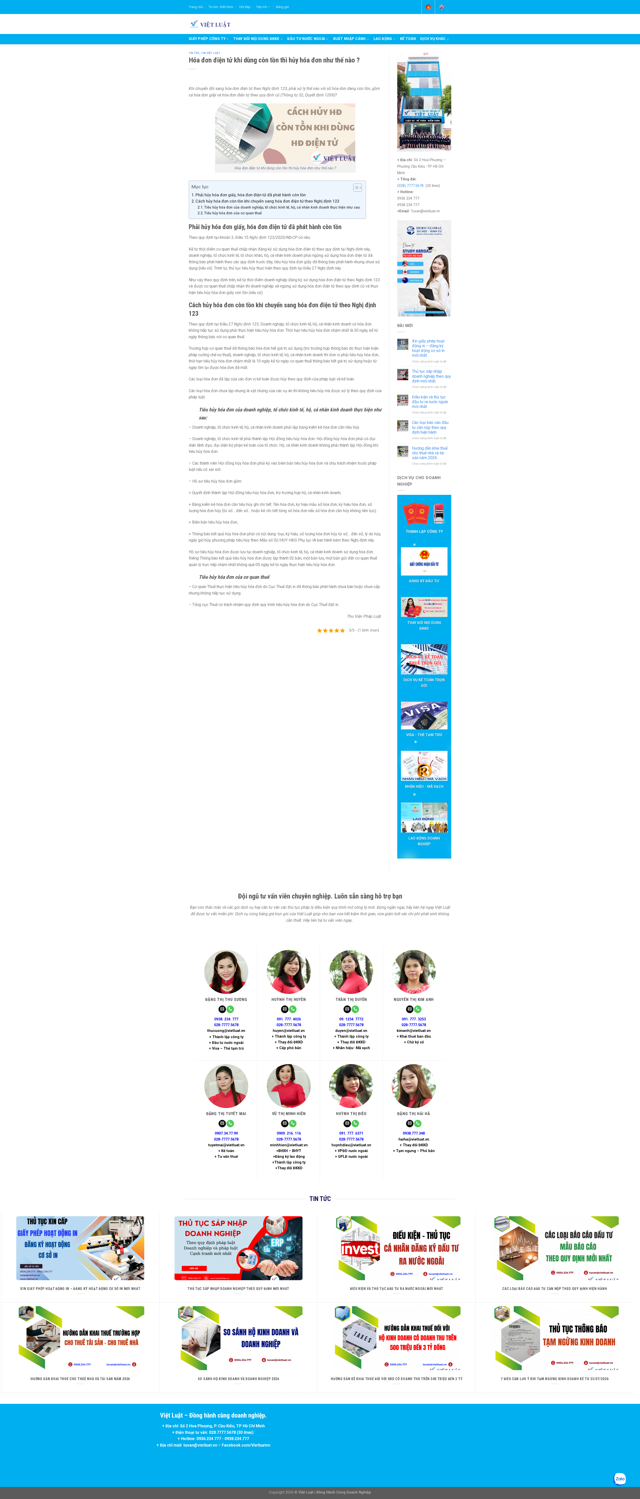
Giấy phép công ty (207, 39)
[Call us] (230, 1009)
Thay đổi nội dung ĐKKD (256, 39)
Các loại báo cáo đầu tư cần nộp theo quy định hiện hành (430, 427)
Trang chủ (196, 7)
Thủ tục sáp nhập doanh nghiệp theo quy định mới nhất (431, 376)
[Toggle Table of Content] (355, 187)
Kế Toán (408, 39)
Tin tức (194, 53)
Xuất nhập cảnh (349, 39)
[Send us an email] (222, 1009)
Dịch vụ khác (433, 39)
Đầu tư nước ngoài (306, 39)
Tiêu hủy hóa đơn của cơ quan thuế (233, 213)
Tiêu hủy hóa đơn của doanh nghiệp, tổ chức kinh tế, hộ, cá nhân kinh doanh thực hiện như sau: (282, 207)
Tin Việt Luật (210, 53)
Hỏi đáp (244, 7)
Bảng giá (282, 7)
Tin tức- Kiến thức (221, 7)
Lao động (383, 39)
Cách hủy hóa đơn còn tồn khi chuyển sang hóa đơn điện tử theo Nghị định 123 (267, 201)
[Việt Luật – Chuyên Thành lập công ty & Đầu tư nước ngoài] (209, 23)
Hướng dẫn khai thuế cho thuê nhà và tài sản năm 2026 (430, 453)
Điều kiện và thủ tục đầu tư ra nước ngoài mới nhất (430, 402)
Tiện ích (261, 7)
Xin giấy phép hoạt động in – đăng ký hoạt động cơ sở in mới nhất (428, 348)
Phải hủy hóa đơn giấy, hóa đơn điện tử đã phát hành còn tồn (251, 195)
